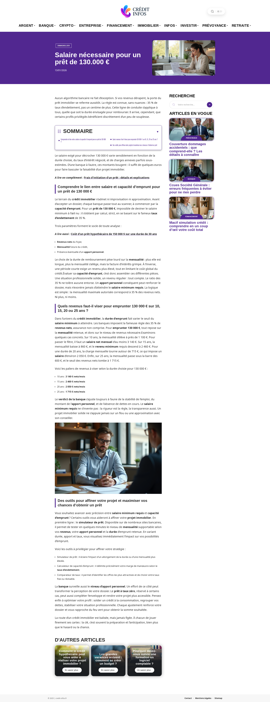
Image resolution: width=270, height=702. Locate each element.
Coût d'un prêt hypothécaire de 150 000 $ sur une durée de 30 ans (114, 234)
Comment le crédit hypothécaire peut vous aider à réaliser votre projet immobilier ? (72, 657)
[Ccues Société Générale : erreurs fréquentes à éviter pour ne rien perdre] (191, 170)
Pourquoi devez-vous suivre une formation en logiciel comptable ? (144, 657)
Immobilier (64, 45)
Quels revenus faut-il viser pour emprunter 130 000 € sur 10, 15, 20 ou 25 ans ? (135, 139)
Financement (191, 216)
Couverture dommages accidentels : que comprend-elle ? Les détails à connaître (187, 149)
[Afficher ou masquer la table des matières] (126, 131)
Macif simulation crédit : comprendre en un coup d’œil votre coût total (188, 226)
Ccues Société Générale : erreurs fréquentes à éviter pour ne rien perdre (190, 188)
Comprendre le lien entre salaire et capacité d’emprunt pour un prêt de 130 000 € (83, 140)
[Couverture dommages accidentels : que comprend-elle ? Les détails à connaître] (191, 129)
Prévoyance (191, 138)
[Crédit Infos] (135, 11)
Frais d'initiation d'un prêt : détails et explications (116, 177)
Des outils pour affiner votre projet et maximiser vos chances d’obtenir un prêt (135, 145)
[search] (212, 11)
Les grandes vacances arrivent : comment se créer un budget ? (108, 659)
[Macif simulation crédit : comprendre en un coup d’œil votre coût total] (191, 208)
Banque (191, 179)
